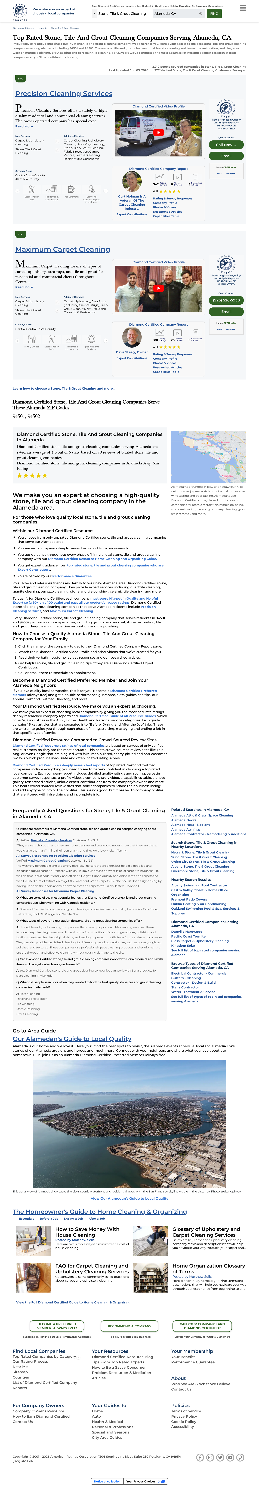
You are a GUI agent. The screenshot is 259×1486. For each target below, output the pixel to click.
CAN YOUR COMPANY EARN (202, 1326)
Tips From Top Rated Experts (118, 1362)
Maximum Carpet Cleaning (71, 611)
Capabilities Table (166, 216)
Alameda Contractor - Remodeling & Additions (208, 834)
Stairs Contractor (185, 987)
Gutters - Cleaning (186, 978)
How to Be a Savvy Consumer (119, 1367)
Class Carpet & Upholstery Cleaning (200, 941)
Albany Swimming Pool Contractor (199, 885)
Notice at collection (107, 1481)
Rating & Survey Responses (172, 198)
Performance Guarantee (72, 576)
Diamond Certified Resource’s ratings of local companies (58, 745)
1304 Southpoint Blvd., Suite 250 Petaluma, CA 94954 (139, 1456)
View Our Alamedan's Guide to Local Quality (129, 1198)
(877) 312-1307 (23, 1461)
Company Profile (165, 203)
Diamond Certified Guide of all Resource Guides (117, 716)
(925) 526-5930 (226, 300)
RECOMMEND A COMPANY (129, 1326)
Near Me (20, 1367)
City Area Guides (107, 1437)
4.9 (155, 347)
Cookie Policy (183, 1422)
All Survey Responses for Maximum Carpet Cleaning (55, 891)
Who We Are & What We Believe (200, 1384)
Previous (17, 191)
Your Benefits (183, 1357)
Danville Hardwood (186, 931)
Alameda (42, 28)
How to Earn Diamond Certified (41, 1416)
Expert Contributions (132, 214)
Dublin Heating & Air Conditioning (198, 904)
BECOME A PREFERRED (57, 1326)
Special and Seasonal (111, 1432)
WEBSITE (231, 173)
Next (105, 191)
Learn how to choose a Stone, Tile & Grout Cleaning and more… (64, 388)
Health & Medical (107, 1422)
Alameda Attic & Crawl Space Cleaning (202, 815)
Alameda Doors (183, 820)
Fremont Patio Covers (189, 899)
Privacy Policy (184, 1416)
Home (97, 1411)
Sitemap (20, 1372)
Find (214, 14)
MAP (219, 173)
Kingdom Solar (183, 945)
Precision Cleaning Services (51, 840)
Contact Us (181, 1389)
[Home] (20, 12)
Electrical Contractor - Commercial (199, 973)
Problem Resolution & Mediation (121, 1373)
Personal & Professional (113, 1427)
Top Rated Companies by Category (44, 1356)
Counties (21, 1377)
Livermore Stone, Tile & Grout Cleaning (203, 871)
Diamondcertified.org (23, 28)
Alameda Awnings (185, 829)
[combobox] (124, 13)
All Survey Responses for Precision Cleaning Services (55, 855)
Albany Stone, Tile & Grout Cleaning (200, 866)
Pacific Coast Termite (188, 936)
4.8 (155, 191)
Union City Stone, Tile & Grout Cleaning (203, 862)
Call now (224, 145)
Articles (99, 1378)
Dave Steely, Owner (132, 352)
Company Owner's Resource (38, 1411)
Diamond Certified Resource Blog (122, 1357)
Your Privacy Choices (141, 1481)
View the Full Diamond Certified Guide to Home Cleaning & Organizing (73, 1302)
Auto (96, 1416)
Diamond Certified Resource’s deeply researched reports (59, 765)
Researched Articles (167, 211)
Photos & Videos (164, 207)
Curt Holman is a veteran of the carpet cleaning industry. (132, 202)
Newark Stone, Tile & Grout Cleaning (200, 852)
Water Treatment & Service (193, 992)
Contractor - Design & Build (193, 982)
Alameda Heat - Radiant (190, 825)
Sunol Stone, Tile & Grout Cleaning (199, 857)
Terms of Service (186, 1411)
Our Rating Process (30, 1361)
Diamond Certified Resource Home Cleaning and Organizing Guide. (102, 559)
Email (226, 156)
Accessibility (182, 1427)
